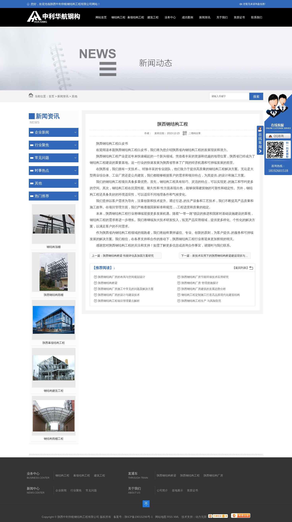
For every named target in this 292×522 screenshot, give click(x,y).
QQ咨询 (279, 135)
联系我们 (256, 17)
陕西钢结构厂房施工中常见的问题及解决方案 (126, 288)
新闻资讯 (204, 17)
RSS (170, 516)
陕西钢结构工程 (190, 475)
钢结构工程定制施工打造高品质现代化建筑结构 (210, 294)
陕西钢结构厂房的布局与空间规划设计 (121, 277)
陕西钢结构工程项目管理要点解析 (119, 300)
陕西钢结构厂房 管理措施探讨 (199, 282)
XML (176, 516)
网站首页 (101, 17)
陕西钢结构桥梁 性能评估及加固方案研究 (128, 255)
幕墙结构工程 (135, 17)
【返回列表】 (240, 267)
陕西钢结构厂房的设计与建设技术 (119, 294)
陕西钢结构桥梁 (107, 282)
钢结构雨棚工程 (53, 438)
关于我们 (222, 17)
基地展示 (177, 490)
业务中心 (170, 17)
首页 (51, 96)
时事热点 (42, 170)
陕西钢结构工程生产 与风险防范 (201, 300)
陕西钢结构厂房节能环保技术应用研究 (205, 277)
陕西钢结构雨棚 (53, 294)
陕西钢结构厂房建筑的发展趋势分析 (203, 288)
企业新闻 (42, 132)
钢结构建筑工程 (53, 390)
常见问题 (42, 158)
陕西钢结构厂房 (213, 475)
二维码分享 (195, 133)
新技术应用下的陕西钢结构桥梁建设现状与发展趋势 (224, 255)
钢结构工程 (118, 17)
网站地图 (160, 516)
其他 (74, 96)
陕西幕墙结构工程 (54, 342)
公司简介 (162, 490)
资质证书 (239, 17)
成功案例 (187, 17)
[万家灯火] (218, 516)
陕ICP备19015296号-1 (139, 516)
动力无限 (201, 516)
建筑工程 (153, 17)
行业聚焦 (42, 145)
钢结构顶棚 (54, 246)
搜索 (256, 96)
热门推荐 (42, 196)
